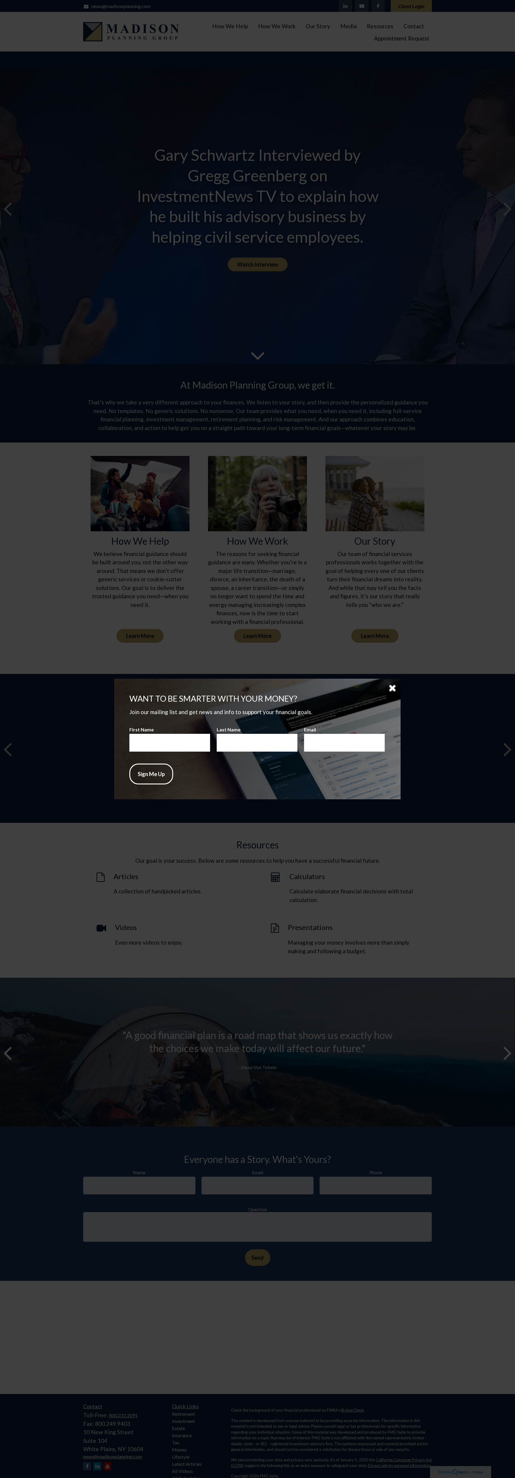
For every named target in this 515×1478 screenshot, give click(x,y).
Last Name (229, 729)
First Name (141, 729)
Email (310, 729)
